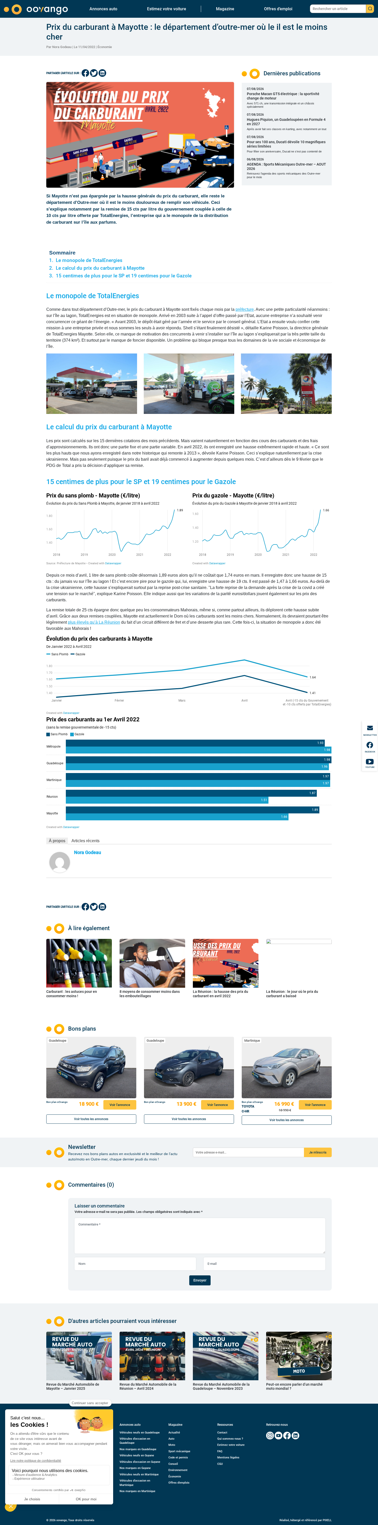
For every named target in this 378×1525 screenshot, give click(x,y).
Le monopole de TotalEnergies (89, 260)
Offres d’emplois (179, 1482)
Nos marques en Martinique (137, 1491)
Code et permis (178, 1457)
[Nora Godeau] (59, 862)
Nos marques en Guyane (135, 1468)
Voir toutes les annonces (91, 1119)
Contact (222, 1432)
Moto (171, 1445)
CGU (220, 1464)
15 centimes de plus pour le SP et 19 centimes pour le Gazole (124, 276)
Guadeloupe (57, 1040)
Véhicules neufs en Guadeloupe (140, 1432)
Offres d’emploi (278, 8)
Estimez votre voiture (166, 8)
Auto (171, 1438)
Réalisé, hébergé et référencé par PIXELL (306, 1520)
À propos (57, 841)
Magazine (225, 8)
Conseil (173, 1464)
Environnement (177, 1470)
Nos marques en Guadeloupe (138, 1449)
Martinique (252, 1040)
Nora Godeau (87, 852)
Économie (104, 47)
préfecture (245, 309)
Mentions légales (228, 1457)
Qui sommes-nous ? (230, 1438)
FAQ (219, 1451)
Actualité (174, 1432)
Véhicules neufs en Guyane (137, 1455)
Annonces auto (103, 8)
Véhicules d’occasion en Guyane (140, 1462)
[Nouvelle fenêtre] (270, 1435)
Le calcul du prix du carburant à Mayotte (100, 268)
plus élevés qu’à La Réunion (94, 622)
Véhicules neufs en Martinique (139, 1474)
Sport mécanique (179, 1451)
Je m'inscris (318, 1152)
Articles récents (85, 841)
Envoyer (199, 1280)
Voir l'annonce (120, 1105)
